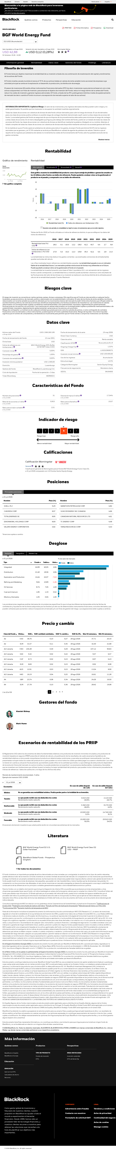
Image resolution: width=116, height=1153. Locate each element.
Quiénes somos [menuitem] (30, 20)
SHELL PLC (8, 506)
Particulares (96, 1)
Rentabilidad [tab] (38, 161)
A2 (5, 639)
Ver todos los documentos (29, 869)
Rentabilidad (36, 63)
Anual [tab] (77, 167)
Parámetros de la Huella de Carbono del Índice (28, 906)
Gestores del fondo (73, 63)
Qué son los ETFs (10, 1072)
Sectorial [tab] (8, 553)
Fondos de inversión (42, 1056)
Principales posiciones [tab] (13, 492)
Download (109, 28)
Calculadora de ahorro (12, 1074)
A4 (5, 679)
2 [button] (52, 692)
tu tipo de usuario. (18, 13)
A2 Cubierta (8, 649)
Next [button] (62, 692)
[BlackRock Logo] (17, 1101)
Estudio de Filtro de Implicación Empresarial (62, 906)
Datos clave (53, 63)
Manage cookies (101, 1127)
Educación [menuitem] (76, 20)
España (107, 1)
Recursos (8, 1077)
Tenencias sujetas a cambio (12, 534)
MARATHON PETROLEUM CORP (73, 506)
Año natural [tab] (37, 167)
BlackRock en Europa (11, 1056)
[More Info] (68, 51)
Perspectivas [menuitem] (61, 20)
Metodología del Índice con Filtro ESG (92, 906)
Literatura (106, 63)
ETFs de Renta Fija (73, 1059)
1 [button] (49, 692)
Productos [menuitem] (46, 20)
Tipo (5, 562)
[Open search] (112, 20)
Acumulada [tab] (65, 167)
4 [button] (59, 692)
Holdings (92, 63)
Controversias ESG (9, 908)
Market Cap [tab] (33, 553)
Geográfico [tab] (20, 553)
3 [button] (56, 692)
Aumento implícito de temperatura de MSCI (32, 908)
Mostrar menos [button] (104, 139)
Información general (15, 63)
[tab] (15, 173)
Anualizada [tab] (50, 167)
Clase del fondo (10, 634)
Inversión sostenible (73, 1056)
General (28, 466)
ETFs (37, 1059)
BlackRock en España (11, 1053)
